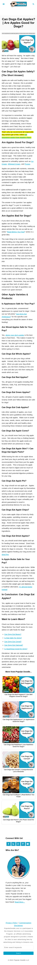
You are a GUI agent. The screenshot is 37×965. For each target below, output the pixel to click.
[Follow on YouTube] (28, 844)
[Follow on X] (13, 844)
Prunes (27, 164)
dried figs (5, 554)
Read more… (20, 902)
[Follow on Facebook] (8, 844)
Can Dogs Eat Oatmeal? (13, 645)
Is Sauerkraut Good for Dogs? (15, 649)
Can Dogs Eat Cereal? (12, 642)
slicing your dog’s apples (15, 335)
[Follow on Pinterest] (23, 844)
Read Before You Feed (16, 232)
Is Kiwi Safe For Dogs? (13, 638)
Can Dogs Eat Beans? (12, 634)
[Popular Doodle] (18, 4)
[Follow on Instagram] (18, 844)
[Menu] (3, 4)
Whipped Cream (14, 164)
